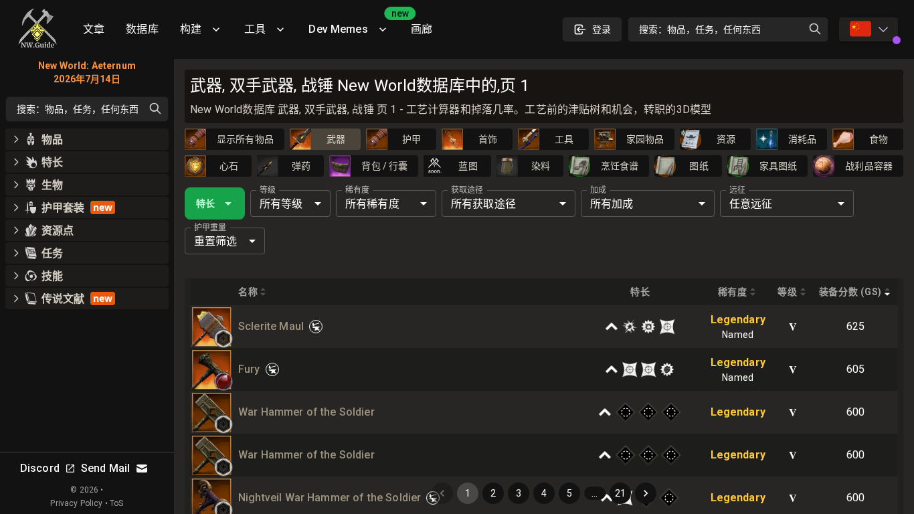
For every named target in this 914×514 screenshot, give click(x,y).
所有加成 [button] (612, 203)
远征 (737, 190)
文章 (93, 29)
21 (620, 493)
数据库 (142, 29)
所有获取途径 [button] (483, 203)
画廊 (421, 29)
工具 (255, 29)
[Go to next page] (645, 493)
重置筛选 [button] (216, 241)
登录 (601, 29)
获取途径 (467, 190)
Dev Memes (353, 24)
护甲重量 (210, 227)
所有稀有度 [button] (372, 203)
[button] (223, 339)
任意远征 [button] (751, 203)
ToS (116, 503)
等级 (268, 190)
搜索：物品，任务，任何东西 (700, 29)
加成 (598, 190)
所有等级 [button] (281, 203)
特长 (205, 203)
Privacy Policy (76, 503)
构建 (190, 29)
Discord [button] (40, 468)
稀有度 (357, 190)
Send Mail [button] (105, 468)
